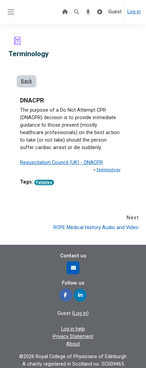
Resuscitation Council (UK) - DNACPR (61, 162)
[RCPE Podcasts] (88, 12)
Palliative (44, 182)
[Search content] (76, 12)
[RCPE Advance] (100, 12)
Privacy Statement (73, 336)
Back (26, 81)
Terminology (108, 169)
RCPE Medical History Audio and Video (96, 227)
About (73, 344)
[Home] (65, 12)
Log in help (73, 329)
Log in (134, 12)
